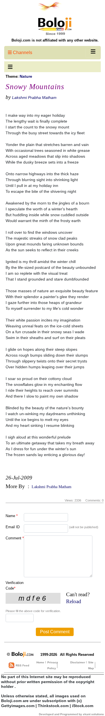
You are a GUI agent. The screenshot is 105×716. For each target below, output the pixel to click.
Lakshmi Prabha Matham (34, 97)
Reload (73, 601)
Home (40, 662)
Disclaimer (77, 662)
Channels (22, 52)
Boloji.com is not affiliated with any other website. (55, 40)
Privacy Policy (52, 665)
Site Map (91, 665)
